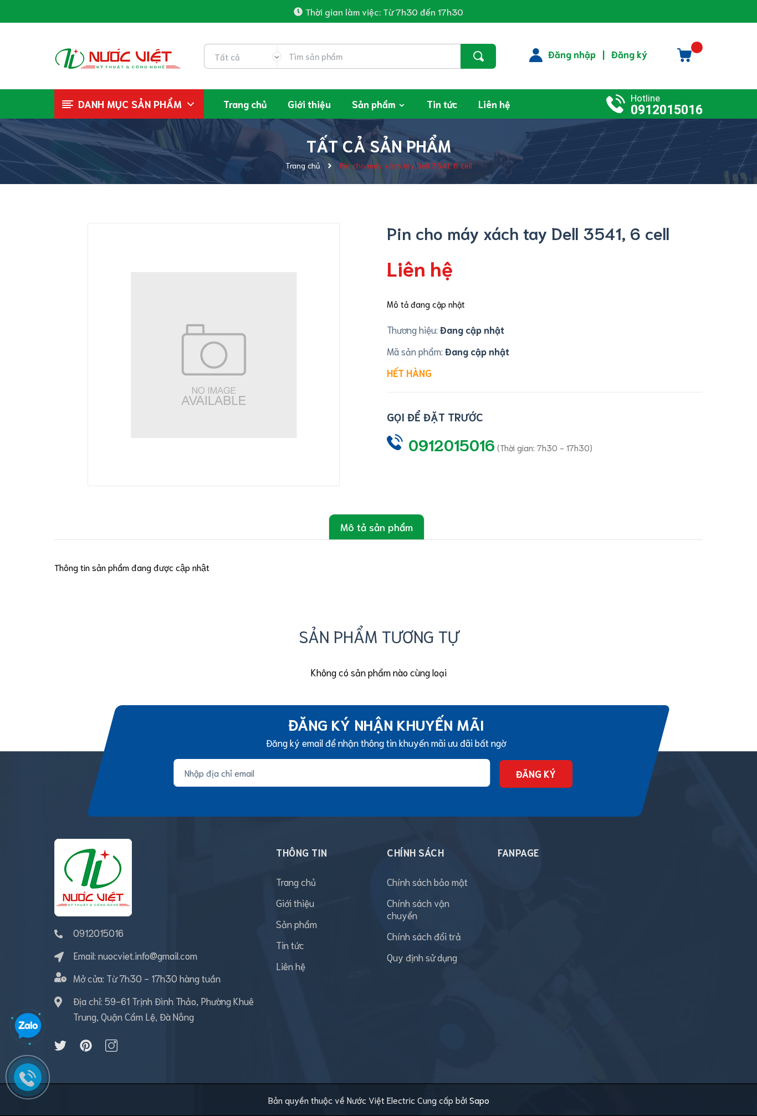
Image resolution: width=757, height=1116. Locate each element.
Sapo (479, 1099)
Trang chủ (296, 881)
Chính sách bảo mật (427, 881)
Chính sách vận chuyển (418, 908)
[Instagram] (111, 1045)
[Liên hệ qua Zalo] (28, 1026)
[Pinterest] (86, 1045)
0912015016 (667, 110)
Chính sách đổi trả (424, 936)
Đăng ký (629, 54)
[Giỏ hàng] (684, 59)
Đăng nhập (572, 54)
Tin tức (290, 945)
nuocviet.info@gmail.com (147, 955)
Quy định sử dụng (422, 957)
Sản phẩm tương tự (379, 635)
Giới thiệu (295, 902)
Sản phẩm (296, 924)
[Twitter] (60, 1045)
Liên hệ (290, 966)
